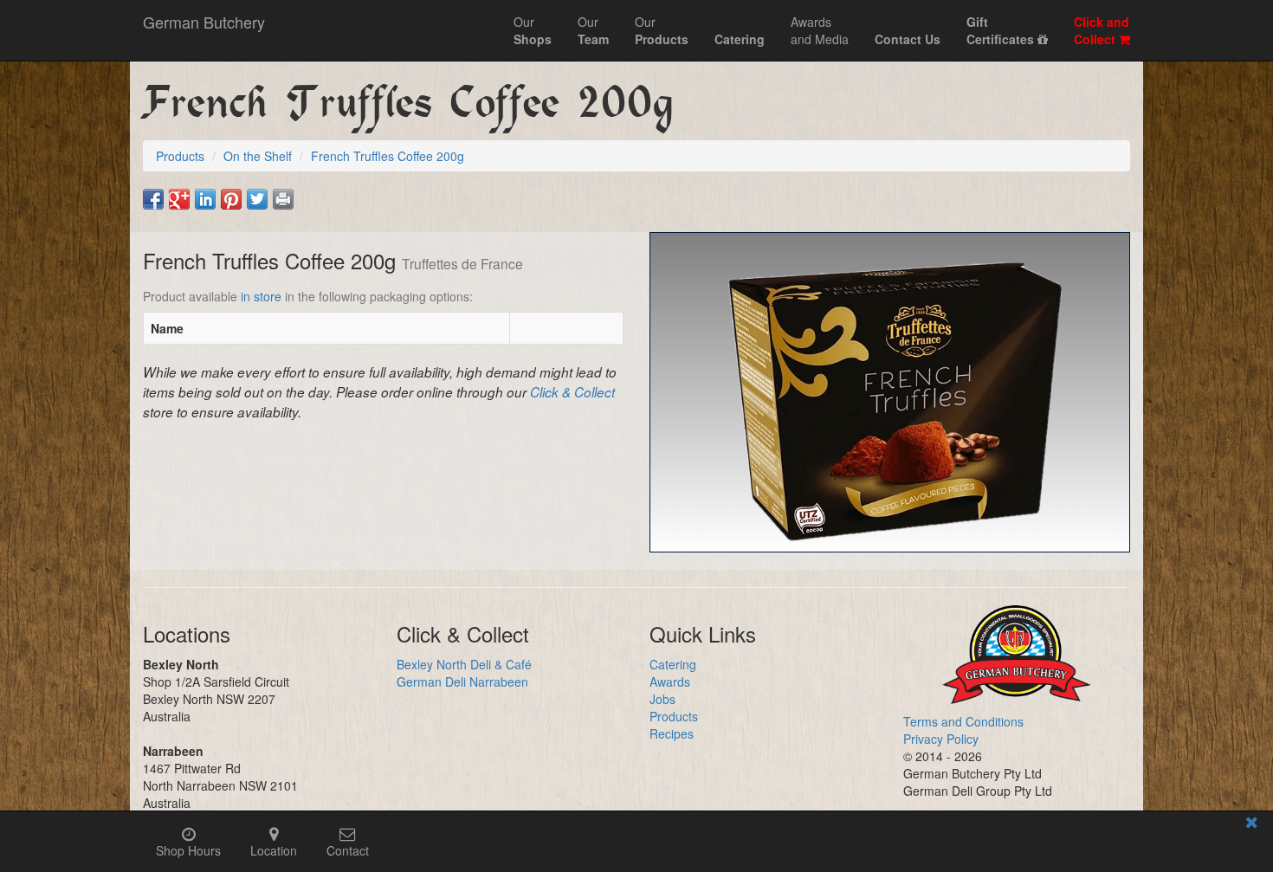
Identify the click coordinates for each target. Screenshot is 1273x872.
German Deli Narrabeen (462, 681)
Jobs (662, 698)
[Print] (283, 199)
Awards (669, 681)
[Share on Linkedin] (205, 199)
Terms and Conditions (963, 721)
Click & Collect (572, 392)
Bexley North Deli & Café (464, 664)
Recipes (671, 733)
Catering (672, 664)
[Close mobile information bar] (1251, 824)
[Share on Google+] (179, 199)
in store (261, 296)
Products (673, 716)
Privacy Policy (941, 738)
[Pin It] (231, 199)
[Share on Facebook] (153, 199)
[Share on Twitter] (257, 199)
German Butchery (204, 21)
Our (533, 30)
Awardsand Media (820, 30)
